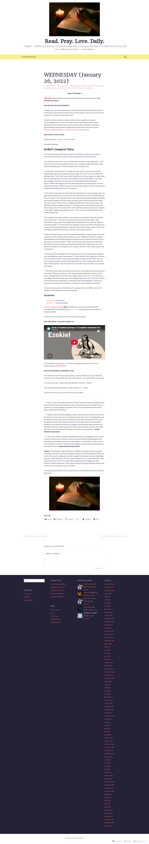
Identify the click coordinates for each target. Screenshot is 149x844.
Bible (73, 86)
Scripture (84, 88)
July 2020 (107, 760)
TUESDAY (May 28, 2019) (90, 610)
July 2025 (107, 597)
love (66, 88)
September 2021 (109, 716)
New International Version (53, 307)
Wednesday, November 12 (59, 584)
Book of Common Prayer (83, 86)
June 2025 (107, 600)
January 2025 (108, 615)
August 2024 (108, 628)
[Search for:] (125, 57)
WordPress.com (55, 622)
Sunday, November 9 (57, 593)
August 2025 (108, 593)
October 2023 (108, 637)
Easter (54, 88)
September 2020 (109, 753)
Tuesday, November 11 (58, 587)
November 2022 (109, 672)
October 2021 (108, 713)
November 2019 (109, 785)
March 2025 (107, 609)
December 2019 (109, 782)
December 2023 (109, 631)
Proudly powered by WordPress (74, 838)
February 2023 (108, 662)
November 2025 (109, 584)
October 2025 (108, 587)
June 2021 (107, 725)
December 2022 (109, 669)
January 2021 (108, 741)
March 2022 (107, 697)
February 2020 (108, 775)
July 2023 (107, 647)
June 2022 (107, 688)
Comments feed (56, 619)
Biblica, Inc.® (74, 309)
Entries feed (54, 616)
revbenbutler (87, 592)
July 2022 (107, 684)
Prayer (70, 88)
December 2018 (109, 819)
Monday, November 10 (57, 590)
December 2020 (109, 744)
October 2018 (108, 826)
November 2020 (109, 747)
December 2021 (109, 706)
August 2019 (108, 794)
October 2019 (108, 788)
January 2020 (108, 779)
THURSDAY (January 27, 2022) (114, 536)
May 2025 (107, 603)
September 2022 (109, 678)
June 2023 (107, 650)
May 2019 (107, 804)
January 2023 (108, 666)
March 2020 (107, 772)
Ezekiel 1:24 (52, 303)
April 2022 (107, 694)
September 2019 (109, 791)
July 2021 (107, 722)
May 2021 (107, 728)
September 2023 (109, 640)
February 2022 (108, 700)
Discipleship (47, 88)
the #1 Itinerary (88, 607)
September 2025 (109, 590)
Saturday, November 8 (57, 597)
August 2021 (108, 719)
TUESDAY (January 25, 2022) (34, 536)
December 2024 (109, 619)
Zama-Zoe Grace (88, 584)
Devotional (94, 86)
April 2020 (107, 769)
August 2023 (108, 644)
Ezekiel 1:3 (51, 300)
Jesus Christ (60, 88)
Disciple (100, 86)
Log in (52, 613)
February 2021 (108, 738)
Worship (90, 88)
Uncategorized (63, 86)
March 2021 (107, 735)
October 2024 (108, 625)
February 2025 (108, 612)
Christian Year (28, 594)
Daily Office (27, 597)
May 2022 (107, 691)
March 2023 (107, 659)
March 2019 (107, 810)
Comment (98, 568)
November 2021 (109, 710)
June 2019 (107, 801)
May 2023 (107, 653)
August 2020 (108, 757)
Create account (55, 610)
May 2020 (107, 766)
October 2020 (108, 750)
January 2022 (108, 703)
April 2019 (107, 807)
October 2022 (108, 675)
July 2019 (107, 797)
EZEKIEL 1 (60, 139)
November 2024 (109, 622)
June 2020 (107, 763)
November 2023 (109, 634)
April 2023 (107, 656)
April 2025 (107, 606)
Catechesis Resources (29, 57)
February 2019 (108, 813)
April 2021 (107, 732)
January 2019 (108, 816)
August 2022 (108, 681)
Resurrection (77, 88)
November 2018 (109, 823)
